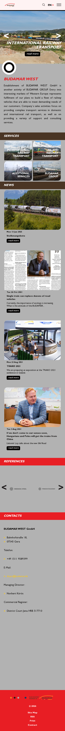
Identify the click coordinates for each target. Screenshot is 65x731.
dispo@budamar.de (17, 576)
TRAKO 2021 (14, 366)
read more (13, 241)
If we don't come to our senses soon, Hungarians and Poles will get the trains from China (32, 436)
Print (32, 721)
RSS (32, 717)
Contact (32, 725)
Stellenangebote (16, 236)
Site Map (32, 713)
